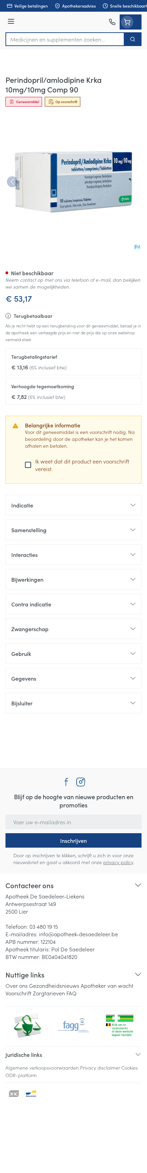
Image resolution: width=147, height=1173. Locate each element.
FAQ (71, 993)
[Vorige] (12, 181)
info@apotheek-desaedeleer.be (78, 934)
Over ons (16, 985)
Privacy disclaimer (100, 1067)
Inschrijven (73, 840)
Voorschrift (18, 993)
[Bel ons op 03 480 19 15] (112, 22)
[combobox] (64, 39)
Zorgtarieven (49, 993)
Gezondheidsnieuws (54, 985)
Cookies (129, 1067)
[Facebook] (66, 782)
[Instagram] (81, 782)
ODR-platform (21, 1075)
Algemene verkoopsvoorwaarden (42, 1067)
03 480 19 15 (43, 926)
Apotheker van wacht (107, 985)
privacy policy (118, 862)
